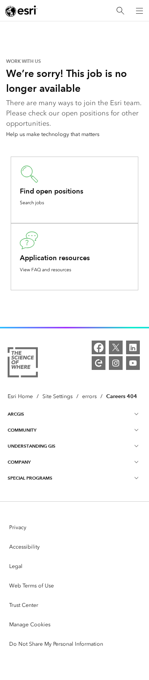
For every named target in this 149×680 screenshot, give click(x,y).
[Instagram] (116, 363)
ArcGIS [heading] (16, 414)
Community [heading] (22, 430)
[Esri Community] (98, 363)
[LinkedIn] (133, 347)
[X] (116, 347)
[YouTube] (133, 363)
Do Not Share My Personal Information (56, 644)
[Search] (120, 10)
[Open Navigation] (139, 10)
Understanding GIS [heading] (31, 446)
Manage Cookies (29, 624)
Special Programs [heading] (30, 478)
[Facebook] (98, 347)
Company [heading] (19, 462)
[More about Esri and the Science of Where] (23, 364)
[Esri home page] (21, 11)
